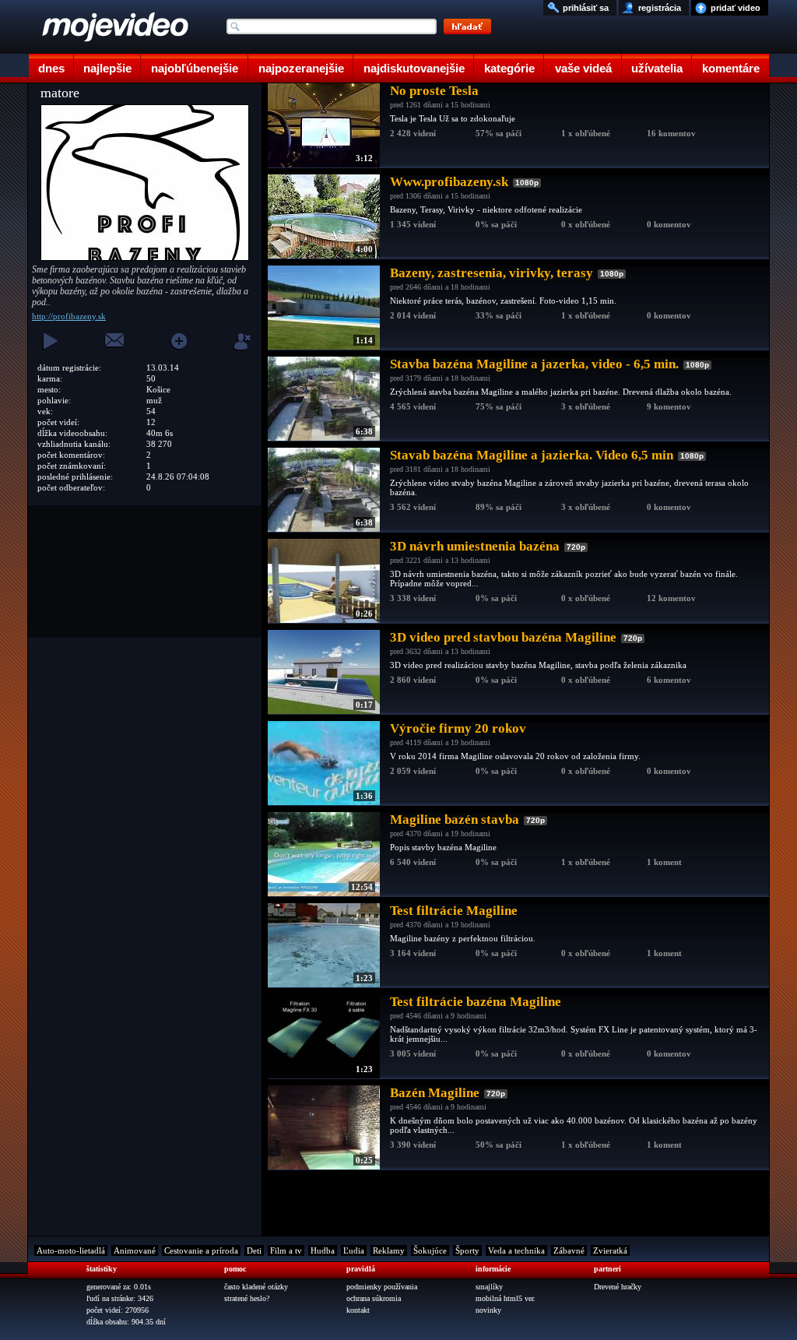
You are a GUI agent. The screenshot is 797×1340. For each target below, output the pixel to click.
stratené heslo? (246, 1298)
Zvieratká (610, 1250)
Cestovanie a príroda (201, 1250)
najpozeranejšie (301, 68)
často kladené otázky (256, 1286)
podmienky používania (381, 1286)
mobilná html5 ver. (505, 1298)
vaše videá (583, 68)
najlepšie (107, 68)
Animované (135, 1250)
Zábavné (569, 1250)
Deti (254, 1250)
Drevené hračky (617, 1286)
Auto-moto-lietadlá (71, 1250)
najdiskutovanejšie (414, 68)
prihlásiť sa (586, 7)
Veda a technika (516, 1250)
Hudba (323, 1250)
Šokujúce (430, 1250)
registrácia (659, 7)
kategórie (509, 68)
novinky (488, 1310)
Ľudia (353, 1250)
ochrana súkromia (373, 1298)
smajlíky (489, 1286)
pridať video (735, 7)
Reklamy (389, 1250)
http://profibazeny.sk (69, 316)
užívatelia (657, 68)
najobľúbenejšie (194, 68)
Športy (467, 1250)
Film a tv (286, 1250)
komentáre (731, 68)
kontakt (358, 1310)
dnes (51, 68)
